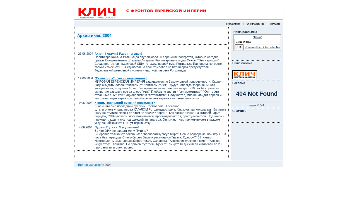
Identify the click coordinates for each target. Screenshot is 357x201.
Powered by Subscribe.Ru (262, 47)
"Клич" (257, 37)
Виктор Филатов (89, 164)
